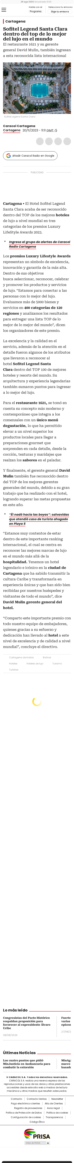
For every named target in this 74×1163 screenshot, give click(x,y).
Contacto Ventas (37, 1099)
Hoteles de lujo (35, 663)
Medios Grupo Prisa (37, 1143)
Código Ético (37, 1121)
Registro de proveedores (28, 1108)
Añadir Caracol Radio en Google (33, 156)
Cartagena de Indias (21, 657)
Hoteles (13, 663)
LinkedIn (58, 141)
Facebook (40, 141)
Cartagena (15, 21)
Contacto (16, 1099)
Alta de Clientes (54, 1103)
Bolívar (47, 657)
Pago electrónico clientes (25, 1103)
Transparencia (54, 1117)
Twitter (49, 141)
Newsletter (57, 1099)
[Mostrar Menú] (4, 10)
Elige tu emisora (60, 12)
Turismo (57, 663)
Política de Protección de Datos (24, 1112)
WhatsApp (67, 141)
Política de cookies (57, 1112)
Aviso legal (53, 1108)
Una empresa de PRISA (37, 1133)
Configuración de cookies (26, 1117)
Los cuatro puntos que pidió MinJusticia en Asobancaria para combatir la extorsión (26, 1064)
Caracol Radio (19, 10)
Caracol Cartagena (19, 126)
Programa (35, 11)
